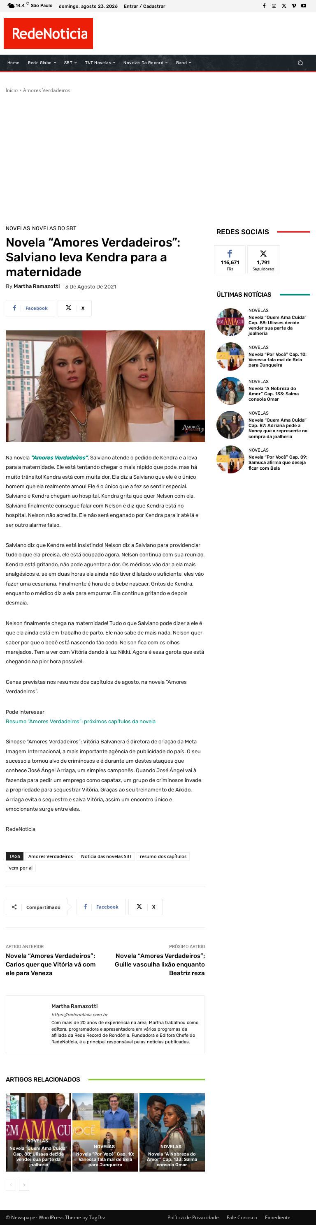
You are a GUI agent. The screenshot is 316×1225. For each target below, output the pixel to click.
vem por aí (21, 868)
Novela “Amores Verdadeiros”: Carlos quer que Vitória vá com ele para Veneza (51, 964)
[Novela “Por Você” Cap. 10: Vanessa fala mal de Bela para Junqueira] (105, 1132)
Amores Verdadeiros (46, 90)
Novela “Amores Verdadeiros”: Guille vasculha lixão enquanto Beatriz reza (160, 964)
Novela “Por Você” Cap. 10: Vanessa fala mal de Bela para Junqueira (105, 1159)
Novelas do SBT (54, 228)
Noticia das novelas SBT (106, 856)
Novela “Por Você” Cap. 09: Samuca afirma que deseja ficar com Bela (278, 462)
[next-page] (24, 1185)
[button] (301, 63)
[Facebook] (264, 6)
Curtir (230, 252)
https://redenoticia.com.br (79, 1015)
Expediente (277, 1217)
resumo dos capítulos (163, 856)
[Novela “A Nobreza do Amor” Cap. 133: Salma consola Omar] (172, 1132)
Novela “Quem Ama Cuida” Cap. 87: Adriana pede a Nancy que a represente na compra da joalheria (278, 428)
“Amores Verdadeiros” (59, 457)
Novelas (18, 228)
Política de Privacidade (193, 1217)
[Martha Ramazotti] (28, 1024)
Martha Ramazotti (37, 286)
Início (12, 90)
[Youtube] (304, 6)
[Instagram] (274, 6)
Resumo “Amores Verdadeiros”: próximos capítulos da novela (81, 721)
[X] (284, 6)
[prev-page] (11, 1185)
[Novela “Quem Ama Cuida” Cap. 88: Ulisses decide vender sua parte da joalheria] (38, 1132)
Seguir (264, 252)
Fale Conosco (242, 1217)
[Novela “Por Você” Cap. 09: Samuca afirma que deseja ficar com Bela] (230, 459)
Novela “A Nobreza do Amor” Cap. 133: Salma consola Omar (172, 1159)
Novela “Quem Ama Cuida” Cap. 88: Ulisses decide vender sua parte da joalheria (38, 1156)
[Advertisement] (158, 155)
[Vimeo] (294, 6)
